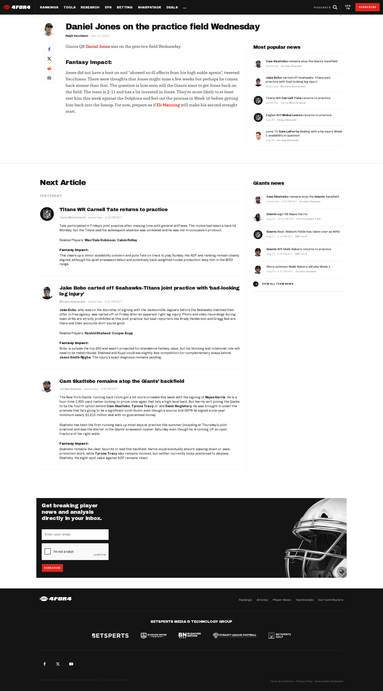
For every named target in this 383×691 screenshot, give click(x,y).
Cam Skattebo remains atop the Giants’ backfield (121, 381)
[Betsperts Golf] (280, 636)
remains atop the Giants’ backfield (301, 61)
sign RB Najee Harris (286, 214)
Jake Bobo (67, 310)
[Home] (56, 598)
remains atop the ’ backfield (302, 197)
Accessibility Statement (329, 681)
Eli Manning (168, 104)
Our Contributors (330, 600)
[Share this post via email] (49, 78)
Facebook (45, 664)
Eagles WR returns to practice (299, 115)
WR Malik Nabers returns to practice (298, 249)
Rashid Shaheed (97, 333)
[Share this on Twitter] (49, 58)
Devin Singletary (178, 406)
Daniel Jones (98, 46)
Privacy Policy (304, 681)
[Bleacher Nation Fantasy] (153, 636)
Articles (262, 600)
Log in (348, 7)
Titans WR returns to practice (298, 98)
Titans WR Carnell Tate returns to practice (113, 209)
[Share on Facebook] (49, 49)
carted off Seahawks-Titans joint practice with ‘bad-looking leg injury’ (298, 80)
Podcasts (322, 7)
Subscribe (368, 7)
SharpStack (149, 7)
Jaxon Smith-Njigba (75, 357)
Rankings (49, 7)
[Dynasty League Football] (234, 636)
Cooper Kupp (122, 333)
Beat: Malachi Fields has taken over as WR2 (303, 232)
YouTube (71, 664)
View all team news (277, 283)
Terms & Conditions (282, 681)
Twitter (58, 664)
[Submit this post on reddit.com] (49, 68)
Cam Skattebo (118, 406)
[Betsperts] (110, 636)
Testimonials (304, 600)
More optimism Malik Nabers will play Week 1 (298, 267)
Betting (125, 7)
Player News (282, 600)
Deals (172, 7)
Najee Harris (215, 397)
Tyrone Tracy (142, 406)
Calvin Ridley (127, 240)
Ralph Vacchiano (77, 35)
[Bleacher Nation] (190, 636)
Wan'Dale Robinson (100, 240)
